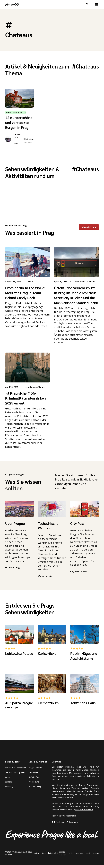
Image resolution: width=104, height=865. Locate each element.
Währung (9, 786)
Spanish (95, 853)
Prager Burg (34, 782)
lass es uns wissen (84, 809)
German (79, 853)
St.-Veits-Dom (34, 777)
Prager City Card (35, 767)
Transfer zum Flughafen (15, 772)
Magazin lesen (89, 227)
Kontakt (36, 853)
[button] (96, 5)
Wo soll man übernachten (15, 767)
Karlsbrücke (33, 772)
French (87, 853)
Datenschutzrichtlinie (50, 853)
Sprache (8, 782)
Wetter (8, 777)
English (71, 853)
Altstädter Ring (35, 786)
